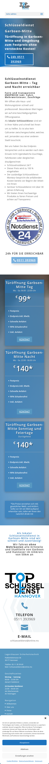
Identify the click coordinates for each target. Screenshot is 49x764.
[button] (45, 718)
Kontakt (10, 714)
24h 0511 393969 (17, 59)
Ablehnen (24, 749)
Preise (9, 710)
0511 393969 (26, 260)
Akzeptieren (24, 742)
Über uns (10, 707)
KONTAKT (24, 339)
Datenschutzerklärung (26, 761)
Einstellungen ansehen (24, 756)
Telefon (24, 614)
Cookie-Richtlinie (12, 761)
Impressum (38, 761)
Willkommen (11, 704)
